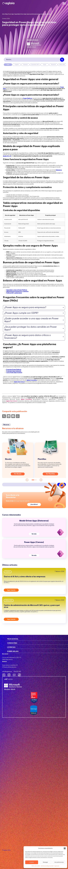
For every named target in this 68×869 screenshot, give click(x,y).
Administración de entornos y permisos (17, 291)
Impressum (56, 866)
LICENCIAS (11, 647)
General (25, 64)
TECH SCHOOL (12, 639)
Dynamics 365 (35, 64)
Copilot (17, 64)
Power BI (53, 64)
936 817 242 (17, 671)
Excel (44, 64)
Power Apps (11, 14)
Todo (8, 64)
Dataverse (59, 170)
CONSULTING (12, 643)
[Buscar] (62, 60)
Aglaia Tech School (11, 401)
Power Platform (27, 98)
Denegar (45, 862)
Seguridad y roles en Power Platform (16, 290)
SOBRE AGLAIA (12, 651)
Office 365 (62, 64)
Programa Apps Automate (13, 371)
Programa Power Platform (13, 369)
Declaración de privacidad (47, 866)
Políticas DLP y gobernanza (14, 293)
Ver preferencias (59, 862)
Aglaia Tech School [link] (19, 381)
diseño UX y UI (7, 156)
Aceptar (31, 862)
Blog (6, 14)
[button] (65, 848)
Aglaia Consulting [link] (32, 380)
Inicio (3, 14)
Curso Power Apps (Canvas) (14, 372)
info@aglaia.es (7, 671)
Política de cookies (36, 866)
